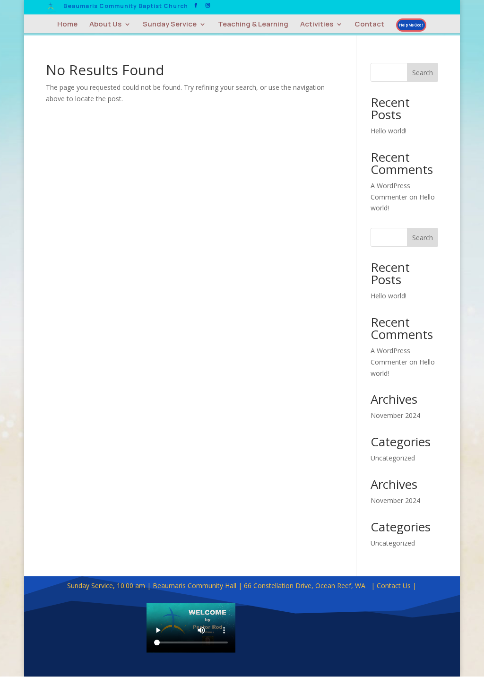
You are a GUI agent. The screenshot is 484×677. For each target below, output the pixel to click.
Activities (316, 25)
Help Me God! (411, 24)
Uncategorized (393, 457)
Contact (369, 25)
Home (67, 25)
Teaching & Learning (253, 25)
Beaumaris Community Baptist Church (125, 6)
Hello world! (388, 130)
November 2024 (395, 415)
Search (422, 72)
